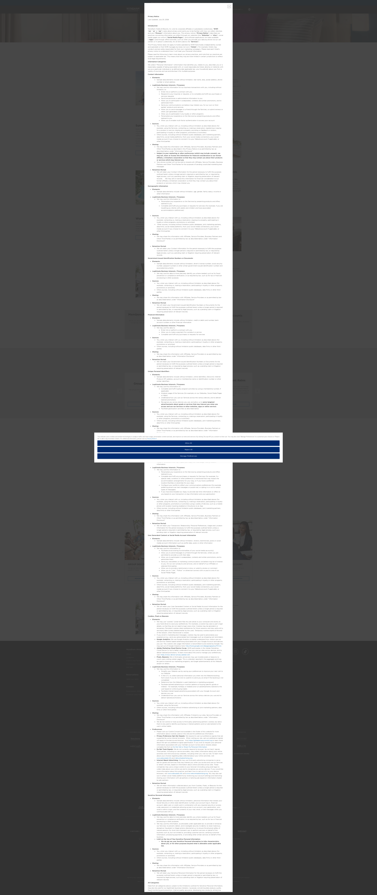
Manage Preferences (188, 456)
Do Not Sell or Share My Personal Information (190, 747)
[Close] (229, 6)
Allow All (188, 443)
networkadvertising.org (183, 758)
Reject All (188, 449)
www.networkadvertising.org (197, 773)
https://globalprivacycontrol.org (200, 740)
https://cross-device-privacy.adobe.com (175, 655)
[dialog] (188, 448)
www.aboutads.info (164, 758)
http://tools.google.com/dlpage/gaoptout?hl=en (203, 646)
